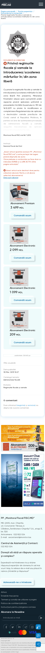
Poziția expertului (25, 11)
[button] (37, 627)
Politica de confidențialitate (14, 603)
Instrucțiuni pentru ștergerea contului (18, 607)
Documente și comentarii (11, 13)
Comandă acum (22, 215)
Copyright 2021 (5, 640)
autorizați (32, 405)
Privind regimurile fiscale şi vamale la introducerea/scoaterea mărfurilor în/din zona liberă (20, 16)
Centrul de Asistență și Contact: (19, 543)
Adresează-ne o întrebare (17, 582)
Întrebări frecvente (9, 596)
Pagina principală (8, 11)
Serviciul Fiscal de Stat (13, 146)
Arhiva (4, 592)
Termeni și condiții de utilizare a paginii (18, 599)
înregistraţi (20, 405)
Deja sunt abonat (11, 178)
